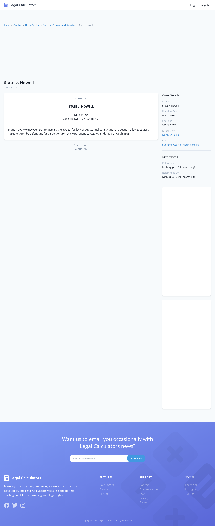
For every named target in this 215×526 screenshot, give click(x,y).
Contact (144, 485)
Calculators (107, 485)
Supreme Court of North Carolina (59, 25)
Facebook (191, 485)
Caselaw (17, 25)
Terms (143, 502)
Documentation (150, 489)
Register (206, 5)
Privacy (144, 498)
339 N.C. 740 (11, 87)
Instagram (191, 489)
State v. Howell (19, 82)
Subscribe (136, 458)
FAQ (142, 494)
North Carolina (32, 25)
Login (193, 5)
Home (7, 25)
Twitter (189, 494)
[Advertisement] (107, 51)
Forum (104, 494)
